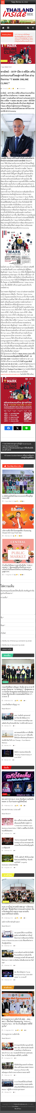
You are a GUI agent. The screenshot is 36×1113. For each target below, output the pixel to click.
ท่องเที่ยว (5, 686)
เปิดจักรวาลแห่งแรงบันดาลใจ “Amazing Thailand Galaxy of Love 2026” (23, 759)
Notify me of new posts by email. (13, 649)
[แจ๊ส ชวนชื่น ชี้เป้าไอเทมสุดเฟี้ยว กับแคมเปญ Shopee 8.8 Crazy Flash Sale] (18, 521)
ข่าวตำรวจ (5, 1018)
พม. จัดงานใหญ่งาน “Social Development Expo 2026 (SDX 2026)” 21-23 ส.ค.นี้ (23, 979)
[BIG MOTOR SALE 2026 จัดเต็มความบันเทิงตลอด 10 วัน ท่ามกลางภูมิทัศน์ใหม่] (18, 788)
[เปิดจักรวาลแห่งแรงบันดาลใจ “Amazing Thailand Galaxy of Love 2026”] (7, 758)
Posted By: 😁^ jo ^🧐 (8, 93)
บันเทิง (4, 799)
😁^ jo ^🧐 (19, 506)
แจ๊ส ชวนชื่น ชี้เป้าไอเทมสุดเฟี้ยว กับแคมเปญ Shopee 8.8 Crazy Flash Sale (16, 536)
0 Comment (22, 93)
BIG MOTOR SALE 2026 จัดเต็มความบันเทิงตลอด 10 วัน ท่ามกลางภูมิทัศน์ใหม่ (18, 804)
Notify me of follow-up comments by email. (17, 645)
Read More (6, 713)
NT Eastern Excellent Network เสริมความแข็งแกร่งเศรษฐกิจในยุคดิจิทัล (19, 461)
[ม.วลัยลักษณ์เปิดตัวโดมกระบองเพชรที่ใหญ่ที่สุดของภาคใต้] (18, 486)
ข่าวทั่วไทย (4, 65)
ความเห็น (4, 602)
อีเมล (3, 630)
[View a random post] (33, 28)
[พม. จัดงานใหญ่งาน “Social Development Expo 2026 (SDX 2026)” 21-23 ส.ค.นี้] (7, 978)
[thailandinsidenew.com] (3, 27)
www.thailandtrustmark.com (10, 379)
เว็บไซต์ (3, 637)
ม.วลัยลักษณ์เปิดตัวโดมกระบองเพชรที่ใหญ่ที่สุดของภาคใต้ (17, 501)
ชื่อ (2, 622)
